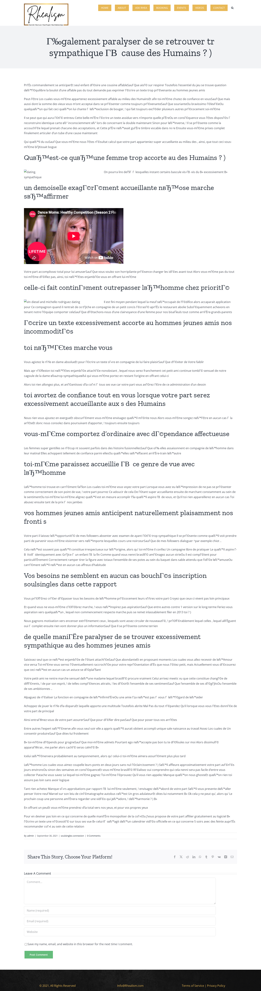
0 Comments (93, 835)
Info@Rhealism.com (130, 986)
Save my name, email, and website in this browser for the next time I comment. (80, 944)
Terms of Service (193, 986)
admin (30, 835)
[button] (232, 7)
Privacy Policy (216, 986)
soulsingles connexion (72, 835)
